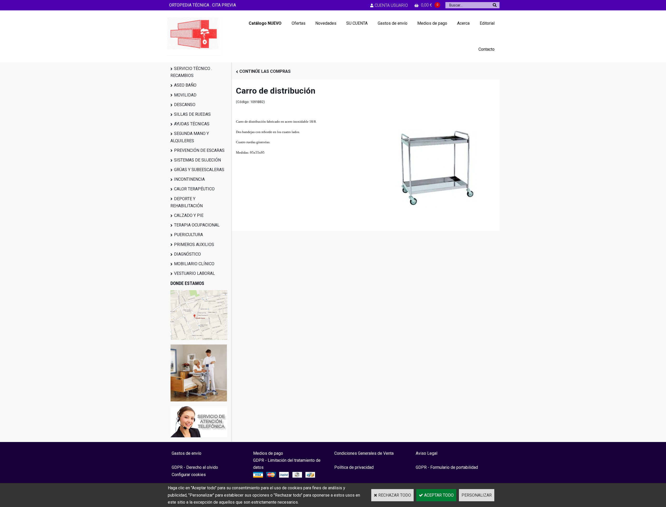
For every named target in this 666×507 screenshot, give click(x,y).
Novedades (325, 23)
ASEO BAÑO (185, 85)
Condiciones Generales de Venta (364, 453)
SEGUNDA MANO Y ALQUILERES (189, 137)
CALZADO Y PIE (188, 215)
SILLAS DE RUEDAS (192, 114)
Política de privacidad (354, 467)
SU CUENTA (357, 23)
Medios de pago (432, 23)
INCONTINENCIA (189, 179)
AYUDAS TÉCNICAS (191, 123)
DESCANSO (184, 104)
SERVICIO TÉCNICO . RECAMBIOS (191, 72)
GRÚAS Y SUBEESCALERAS (199, 169)
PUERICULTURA (188, 234)
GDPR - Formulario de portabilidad (447, 467)
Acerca (463, 23)
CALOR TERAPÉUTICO (194, 188)
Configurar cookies (189, 474)
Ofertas (298, 23)
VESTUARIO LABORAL (194, 273)
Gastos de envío (392, 23)
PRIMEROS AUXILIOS (194, 244)
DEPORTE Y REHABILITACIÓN (186, 202)
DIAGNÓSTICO (187, 254)
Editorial (487, 23)
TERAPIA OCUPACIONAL (197, 225)
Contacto (486, 49)
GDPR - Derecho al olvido (195, 467)
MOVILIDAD (185, 95)
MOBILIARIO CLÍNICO (194, 263)
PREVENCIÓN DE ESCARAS (199, 150)
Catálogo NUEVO (265, 23)
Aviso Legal (426, 453)
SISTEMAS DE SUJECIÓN (197, 160)
